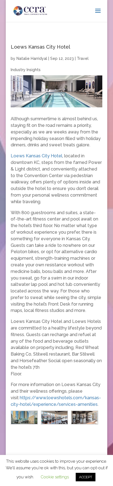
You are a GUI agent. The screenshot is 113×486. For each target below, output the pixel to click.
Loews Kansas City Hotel (36, 155)
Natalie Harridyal (31, 58)
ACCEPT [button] (85, 477)
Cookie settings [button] (55, 476)
